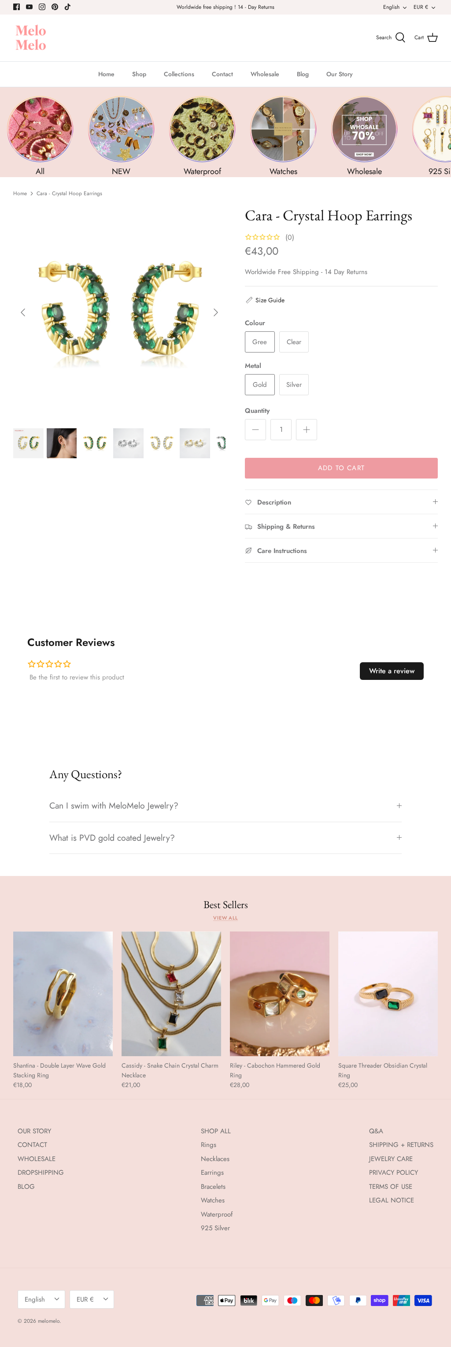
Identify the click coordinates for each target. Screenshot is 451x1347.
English (391, 7)
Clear (294, 342)
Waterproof (217, 1214)
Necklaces (215, 1159)
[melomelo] (30, 38)
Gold (260, 385)
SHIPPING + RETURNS (401, 1145)
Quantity (257, 411)
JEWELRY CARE (391, 1159)
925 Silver (215, 1228)
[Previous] (23, 312)
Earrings (212, 1172)
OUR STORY (34, 1131)
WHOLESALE (36, 1159)
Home (106, 74)
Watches (213, 1200)
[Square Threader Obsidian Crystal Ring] (388, 993)
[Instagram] (42, 7)
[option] (119, 312)
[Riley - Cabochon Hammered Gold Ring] (279, 993)
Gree (259, 342)
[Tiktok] (67, 7)
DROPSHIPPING (41, 1172)
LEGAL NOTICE (391, 1200)
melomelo (48, 1321)
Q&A (376, 1131)
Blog (303, 74)
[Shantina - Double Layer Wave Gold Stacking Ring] (63, 993)
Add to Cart (341, 468)
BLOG (26, 1186)
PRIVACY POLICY (393, 1172)
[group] (40, 136)
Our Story (339, 74)
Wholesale (265, 74)
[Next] (216, 312)
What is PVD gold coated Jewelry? (112, 837)
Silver (294, 385)
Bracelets (213, 1186)
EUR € (421, 7)
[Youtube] (29, 7)
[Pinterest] (55, 7)
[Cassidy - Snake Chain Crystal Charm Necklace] (171, 993)
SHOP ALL (216, 1131)
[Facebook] (16, 7)
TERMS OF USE (390, 1186)
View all (225, 917)
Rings (208, 1145)
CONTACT (32, 1145)
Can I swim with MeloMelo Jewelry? (113, 805)
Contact (222, 74)
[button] (265, 300)
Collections (179, 74)
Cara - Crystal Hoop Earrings (69, 193)
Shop (139, 74)
